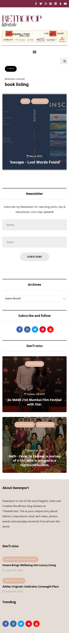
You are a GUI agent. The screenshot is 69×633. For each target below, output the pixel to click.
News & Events (34, 364)
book (25, 101)
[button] (34, 52)
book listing (40, 101)
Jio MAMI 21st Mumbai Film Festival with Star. (35, 402)
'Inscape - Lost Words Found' (34, 162)
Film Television (24, 424)
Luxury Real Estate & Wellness (20, 559)
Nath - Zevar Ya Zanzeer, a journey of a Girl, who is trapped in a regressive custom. (34, 460)
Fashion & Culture (14, 581)
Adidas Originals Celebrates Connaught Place (30, 586)
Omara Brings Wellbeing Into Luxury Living (29, 565)
